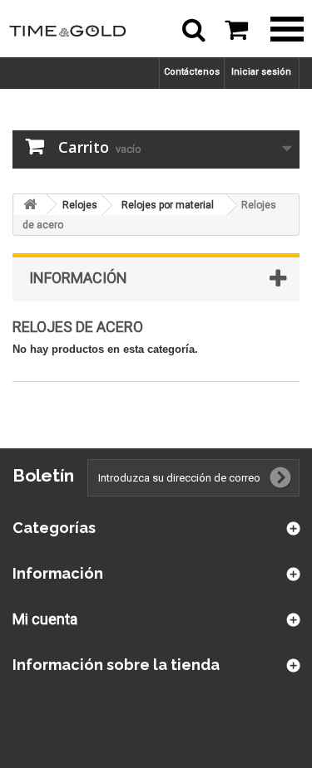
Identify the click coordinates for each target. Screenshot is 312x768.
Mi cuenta (44, 619)
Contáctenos (192, 71)
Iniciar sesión (261, 71)
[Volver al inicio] (30, 204)
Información (78, 277)
